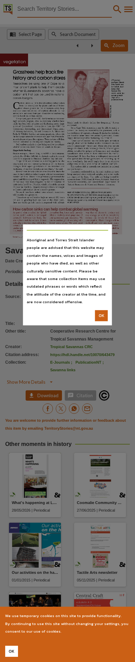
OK (102, 316)
